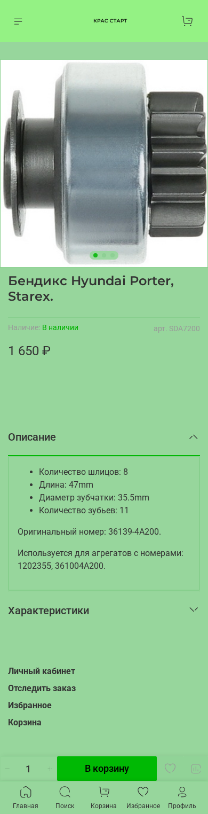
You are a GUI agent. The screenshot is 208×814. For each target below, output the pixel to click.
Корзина (25, 722)
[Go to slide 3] (112, 255)
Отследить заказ (42, 688)
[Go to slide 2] (104, 255)
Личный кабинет (41, 671)
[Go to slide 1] (95, 255)
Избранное (30, 705)
